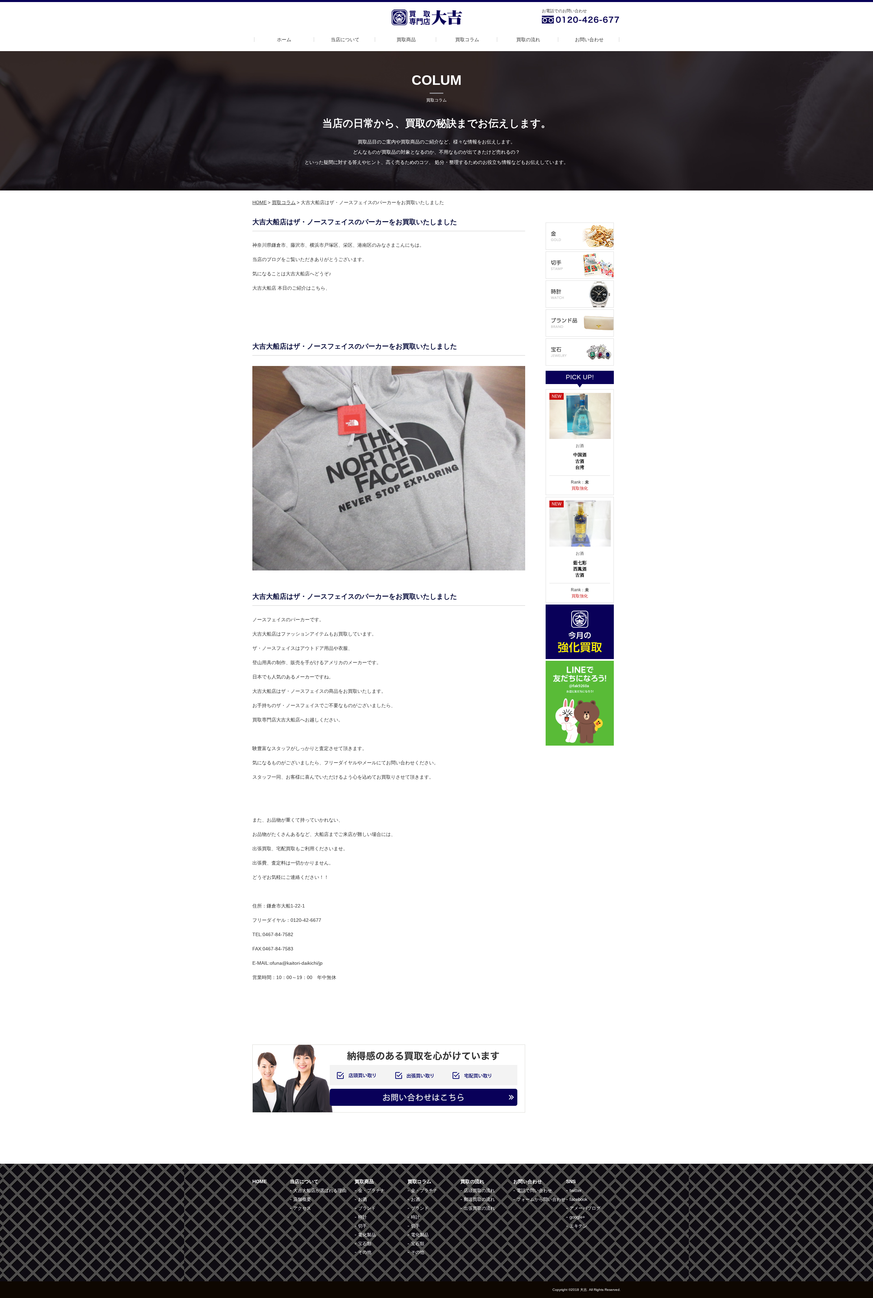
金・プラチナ (371, 1190)
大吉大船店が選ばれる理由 (319, 1190)
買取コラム (467, 39)
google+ (577, 1217)
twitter (575, 1190)
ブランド (367, 1208)
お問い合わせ (589, 39)
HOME (259, 202)
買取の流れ (528, 39)
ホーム (284, 39)
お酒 (362, 1199)
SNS (571, 1181)
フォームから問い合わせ (541, 1199)
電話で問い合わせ (534, 1190)
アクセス (302, 1208)
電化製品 (367, 1234)
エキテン (578, 1225)
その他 (364, 1252)
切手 (362, 1225)
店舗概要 (302, 1199)
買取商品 (406, 39)
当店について (345, 39)
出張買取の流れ (479, 1208)
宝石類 (364, 1243)
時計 (362, 1217)
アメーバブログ (585, 1208)
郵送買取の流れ (479, 1199)
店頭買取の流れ (479, 1190)
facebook (578, 1199)
